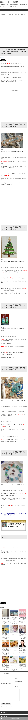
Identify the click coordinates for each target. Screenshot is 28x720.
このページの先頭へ (15, 718)
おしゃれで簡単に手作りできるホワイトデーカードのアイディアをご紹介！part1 (14, 667)
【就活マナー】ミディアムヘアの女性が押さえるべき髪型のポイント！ (22, 651)
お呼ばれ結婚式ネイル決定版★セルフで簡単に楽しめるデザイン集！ (22, 620)
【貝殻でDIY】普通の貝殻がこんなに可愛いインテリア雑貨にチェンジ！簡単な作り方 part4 (14, 620)
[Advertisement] (14, 32)
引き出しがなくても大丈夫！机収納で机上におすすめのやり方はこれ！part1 (22, 636)
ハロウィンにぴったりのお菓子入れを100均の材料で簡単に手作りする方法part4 (5, 651)
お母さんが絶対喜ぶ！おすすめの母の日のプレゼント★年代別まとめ (5, 666)
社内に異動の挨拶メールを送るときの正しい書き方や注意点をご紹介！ (5, 636)
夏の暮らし (3, 57)
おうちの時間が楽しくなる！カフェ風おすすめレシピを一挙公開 (14, 651)
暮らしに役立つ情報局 (9, 2)
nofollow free (16, 706)
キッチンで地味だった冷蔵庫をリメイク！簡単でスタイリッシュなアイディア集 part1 (5, 620)
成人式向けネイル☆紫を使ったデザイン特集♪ (14, 635)
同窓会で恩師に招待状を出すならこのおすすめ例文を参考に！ (22, 666)
